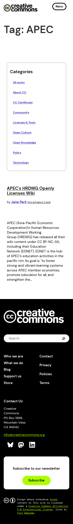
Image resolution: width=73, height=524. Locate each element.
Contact (46, 356)
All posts (19, 82)
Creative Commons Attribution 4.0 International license (42, 508)
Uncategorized (38, 202)
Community (21, 112)
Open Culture (22, 132)
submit (64, 338)
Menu (59, 6)
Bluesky (10, 445)
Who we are (13, 356)
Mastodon (21, 445)
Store (8, 383)
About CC (19, 92)
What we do (13, 363)
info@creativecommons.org (24, 435)
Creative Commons (21, 8)
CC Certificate (23, 102)
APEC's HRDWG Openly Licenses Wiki (30, 191)
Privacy (45, 365)
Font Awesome (25, 513)
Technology (21, 162)
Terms (44, 383)
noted (53, 499)
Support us (12, 376)
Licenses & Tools (24, 122)
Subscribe (36, 480)
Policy (17, 152)
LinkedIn (32, 445)
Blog (7, 369)
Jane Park (19, 202)
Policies (46, 374)
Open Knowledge (24, 142)
